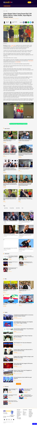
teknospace (31, 413)
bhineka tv (24, 412)
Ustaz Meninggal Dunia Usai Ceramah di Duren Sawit (9, 290)
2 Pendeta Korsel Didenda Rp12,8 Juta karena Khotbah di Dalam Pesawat (23, 315)
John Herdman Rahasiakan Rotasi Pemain (25, 303)
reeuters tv (25, 414)
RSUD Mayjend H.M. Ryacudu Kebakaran (13, 262)
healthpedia (31, 412)
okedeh (30, 416)
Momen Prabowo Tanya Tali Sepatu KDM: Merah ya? (9, 304)
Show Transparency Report (12, 415)
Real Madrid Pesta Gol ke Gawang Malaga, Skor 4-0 (28, 262)
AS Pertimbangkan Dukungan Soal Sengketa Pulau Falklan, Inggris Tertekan (23, 322)
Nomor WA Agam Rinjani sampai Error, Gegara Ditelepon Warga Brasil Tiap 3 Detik (9, 199)
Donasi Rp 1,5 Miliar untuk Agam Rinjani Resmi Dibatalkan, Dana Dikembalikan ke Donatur (10, 184)
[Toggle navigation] (32, 2)
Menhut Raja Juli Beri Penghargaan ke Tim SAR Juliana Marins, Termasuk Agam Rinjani (25, 199)
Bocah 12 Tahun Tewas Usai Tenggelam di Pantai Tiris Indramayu (22, 371)
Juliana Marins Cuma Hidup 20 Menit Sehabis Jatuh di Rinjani (9, 140)
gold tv (24, 413)
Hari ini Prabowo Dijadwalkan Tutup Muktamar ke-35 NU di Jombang (13, 257)
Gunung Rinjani (18, 61)
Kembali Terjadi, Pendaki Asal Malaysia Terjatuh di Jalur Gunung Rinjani (25, 140)
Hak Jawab (19, 417)
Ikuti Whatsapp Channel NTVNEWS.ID (19, 124)
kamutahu (30, 415)
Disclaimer (18, 412)
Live (29, 2)
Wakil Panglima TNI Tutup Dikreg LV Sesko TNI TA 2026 (13, 401)
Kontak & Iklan (18, 416)
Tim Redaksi (19, 418)
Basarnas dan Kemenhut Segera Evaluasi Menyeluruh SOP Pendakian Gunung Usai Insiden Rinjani (25, 154)
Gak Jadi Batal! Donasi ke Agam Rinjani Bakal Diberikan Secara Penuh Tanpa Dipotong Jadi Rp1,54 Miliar (25, 184)
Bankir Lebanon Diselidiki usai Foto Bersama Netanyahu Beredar (28, 390)
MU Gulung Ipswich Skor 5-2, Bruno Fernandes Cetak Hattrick (13, 268)
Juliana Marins (30, 60)
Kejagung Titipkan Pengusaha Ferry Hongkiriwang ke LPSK (24, 290)
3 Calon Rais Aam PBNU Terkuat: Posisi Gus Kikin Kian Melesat (29, 257)
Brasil (11, 46)
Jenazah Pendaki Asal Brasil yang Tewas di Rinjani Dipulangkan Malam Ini (25, 168)
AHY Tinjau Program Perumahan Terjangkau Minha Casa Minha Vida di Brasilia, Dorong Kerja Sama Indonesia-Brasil (10, 169)
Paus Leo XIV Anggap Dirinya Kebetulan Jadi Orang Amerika (13, 390)
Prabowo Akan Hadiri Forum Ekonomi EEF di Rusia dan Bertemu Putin (23, 350)
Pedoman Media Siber (19, 414)
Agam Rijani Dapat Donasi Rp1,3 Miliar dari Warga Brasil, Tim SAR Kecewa (9, 154)
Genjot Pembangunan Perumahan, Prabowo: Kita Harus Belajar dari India (28, 395)
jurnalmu (30, 414)
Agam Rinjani (13, 45)
